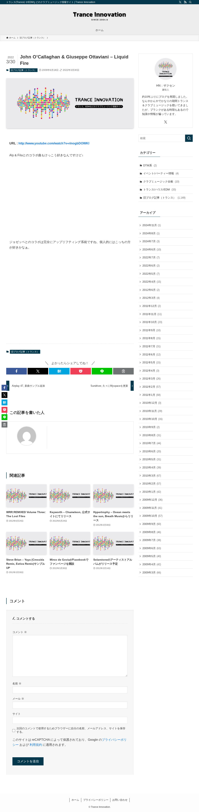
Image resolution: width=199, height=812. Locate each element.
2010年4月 (151, 467)
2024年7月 (151, 241)
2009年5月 (151, 556)
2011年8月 (151, 338)
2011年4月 (150, 370)
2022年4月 (151, 281)
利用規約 (36, 744)
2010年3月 (151, 475)
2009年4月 (151, 564)
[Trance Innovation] (99, 16)
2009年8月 (151, 532)
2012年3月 (151, 297)
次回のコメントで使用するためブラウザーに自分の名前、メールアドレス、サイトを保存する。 (71, 730)
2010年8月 (151, 435)
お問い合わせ (119, 799)
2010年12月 (151, 402)
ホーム (75, 799)
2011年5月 (151, 362)
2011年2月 (151, 386)
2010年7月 (151, 443)
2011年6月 (151, 354)
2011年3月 (151, 378)
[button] (16, 371)
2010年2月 (151, 483)
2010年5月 (151, 459)
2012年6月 (151, 289)
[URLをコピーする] (123, 371)
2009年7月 (151, 540)
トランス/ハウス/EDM (159, 189)
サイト (16, 713)
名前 (16, 683)
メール (18, 698)
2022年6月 (151, 265)
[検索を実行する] (189, 138)
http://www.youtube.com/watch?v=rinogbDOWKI (53, 143)
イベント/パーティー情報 (161, 173)
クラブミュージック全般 (161, 181)
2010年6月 (151, 451)
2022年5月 (151, 273)
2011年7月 (151, 346)
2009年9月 (151, 523)
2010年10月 (152, 418)
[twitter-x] (180, 2)
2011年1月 (151, 394)
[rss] (185, 2)
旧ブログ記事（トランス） (23, 70)
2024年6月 (151, 249)
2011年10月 (152, 322)
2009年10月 (152, 515)
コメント (19, 632)
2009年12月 (152, 499)
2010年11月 (152, 411)
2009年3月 (151, 572)
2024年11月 (151, 225)
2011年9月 (151, 330)
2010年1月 (151, 491)
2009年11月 (152, 507)
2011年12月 (151, 305)
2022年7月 (151, 257)
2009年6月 (151, 548)
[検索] (190, 2)
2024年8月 (151, 233)
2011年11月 (152, 314)
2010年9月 (151, 427)
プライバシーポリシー (95, 799)
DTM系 (150, 165)
